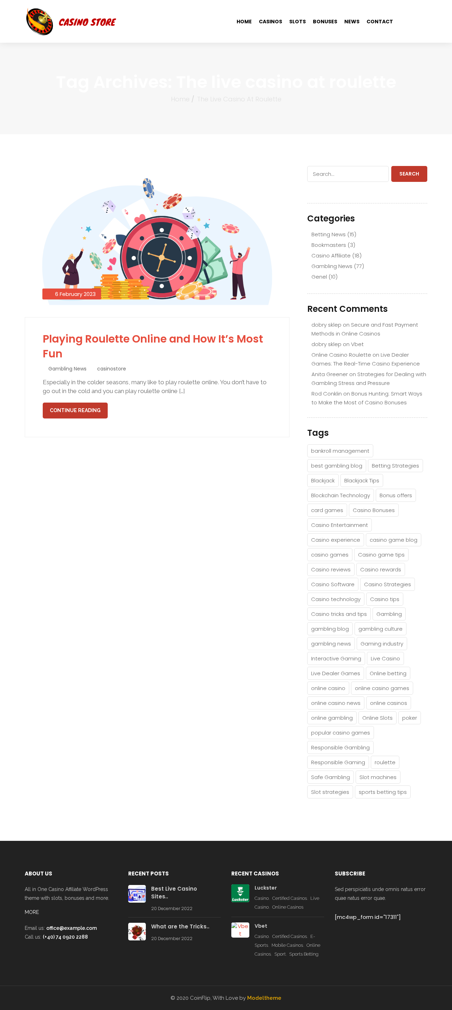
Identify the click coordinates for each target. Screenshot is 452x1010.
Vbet (357, 344)
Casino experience (335, 539)
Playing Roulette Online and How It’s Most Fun (153, 346)
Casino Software (333, 584)
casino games (330, 554)
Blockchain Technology (340, 495)
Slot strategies (330, 792)
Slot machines (378, 777)
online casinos (388, 703)
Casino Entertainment (339, 525)
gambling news (331, 643)
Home (180, 99)
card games (327, 510)
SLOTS (297, 21)
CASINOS (270, 21)
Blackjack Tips (361, 480)
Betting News (328, 234)
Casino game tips (381, 554)
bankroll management (340, 450)
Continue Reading (75, 410)
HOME (244, 21)
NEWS (351, 21)
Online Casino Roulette (341, 354)
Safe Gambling (330, 777)
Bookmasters (328, 245)
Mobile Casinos (287, 945)
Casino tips (384, 599)
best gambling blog (336, 465)
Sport (280, 954)
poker (409, 717)
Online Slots (377, 717)
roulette (385, 762)
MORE (32, 912)
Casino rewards (380, 569)
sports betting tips (383, 792)
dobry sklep (326, 324)
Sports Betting (304, 954)
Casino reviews (331, 569)
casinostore (111, 368)
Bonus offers (396, 495)
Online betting (388, 673)
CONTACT (380, 21)
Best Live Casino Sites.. (174, 893)
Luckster (266, 887)
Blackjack (323, 480)
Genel (319, 276)
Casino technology (336, 599)
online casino (328, 688)
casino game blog (393, 539)
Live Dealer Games (335, 673)
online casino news (336, 703)
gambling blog (330, 628)
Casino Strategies (387, 584)
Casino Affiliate (331, 255)
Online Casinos (287, 907)
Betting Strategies (395, 465)
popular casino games (340, 732)
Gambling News (67, 368)
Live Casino (385, 658)
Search (409, 173)
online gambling (332, 717)
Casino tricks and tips (339, 614)
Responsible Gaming (338, 762)
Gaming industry (382, 643)
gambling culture (380, 628)
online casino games (382, 688)
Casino (262, 898)
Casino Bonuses (374, 510)
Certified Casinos (289, 898)
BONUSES (325, 21)
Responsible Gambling (340, 747)
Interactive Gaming (336, 658)
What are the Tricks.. (180, 926)
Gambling (389, 614)
